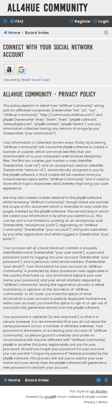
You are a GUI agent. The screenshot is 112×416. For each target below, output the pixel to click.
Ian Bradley (99, 391)
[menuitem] (16, 22)
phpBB (49, 397)
